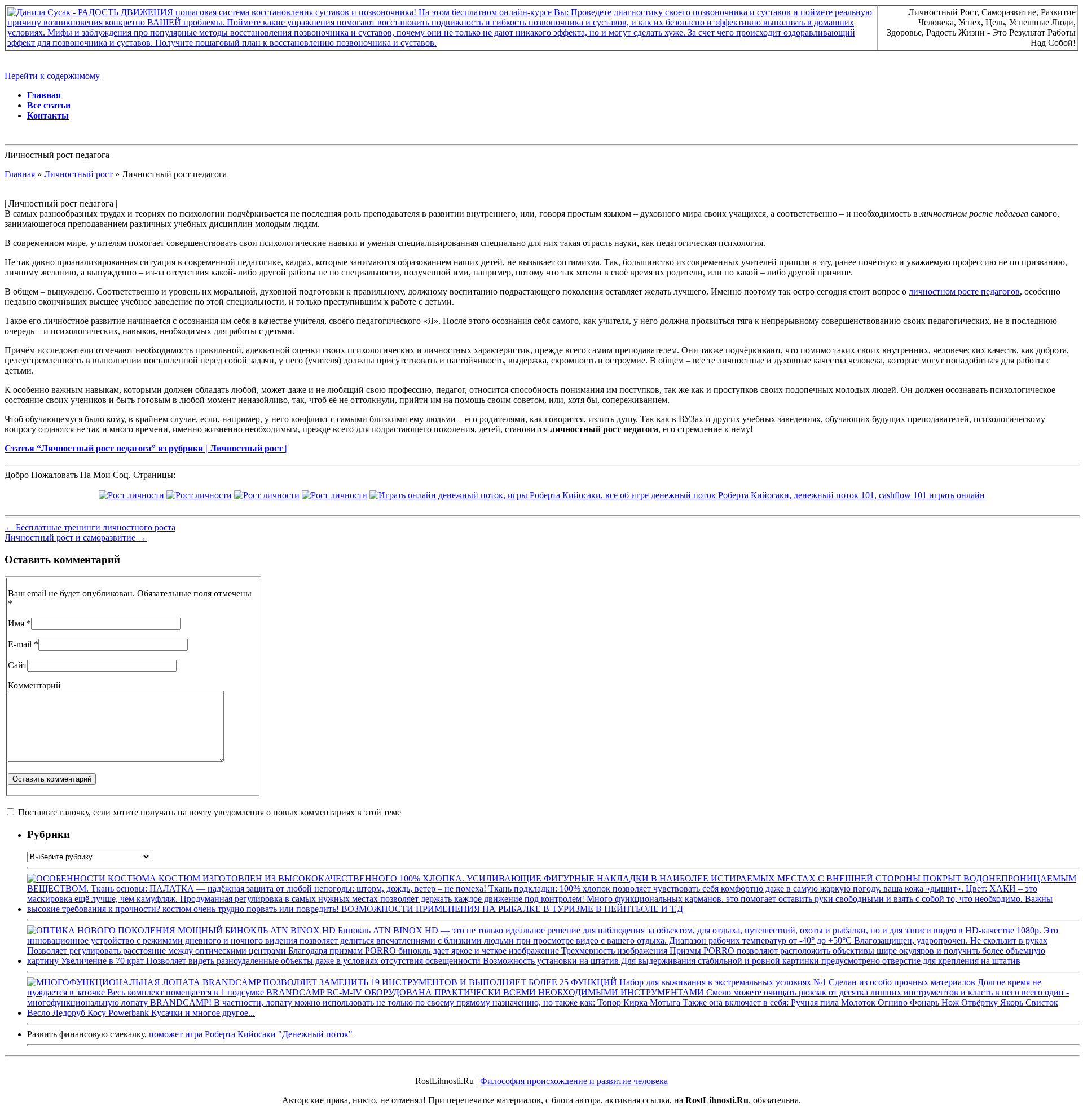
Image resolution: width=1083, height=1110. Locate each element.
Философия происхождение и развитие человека (574, 1081)
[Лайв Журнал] (267, 495)
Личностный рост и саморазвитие (76, 537)
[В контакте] (131, 495)
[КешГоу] (677, 495)
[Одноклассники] (334, 495)
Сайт (17, 665)
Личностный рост (78, 174)
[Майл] (199, 495)
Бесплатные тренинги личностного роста (90, 527)
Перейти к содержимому (52, 76)
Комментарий (34, 685)
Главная (44, 95)
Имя (16, 623)
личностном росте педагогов (964, 291)
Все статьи (49, 105)
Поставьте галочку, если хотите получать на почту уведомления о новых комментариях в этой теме (209, 812)
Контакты (48, 115)
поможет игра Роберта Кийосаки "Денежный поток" (251, 1034)
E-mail (20, 644)
